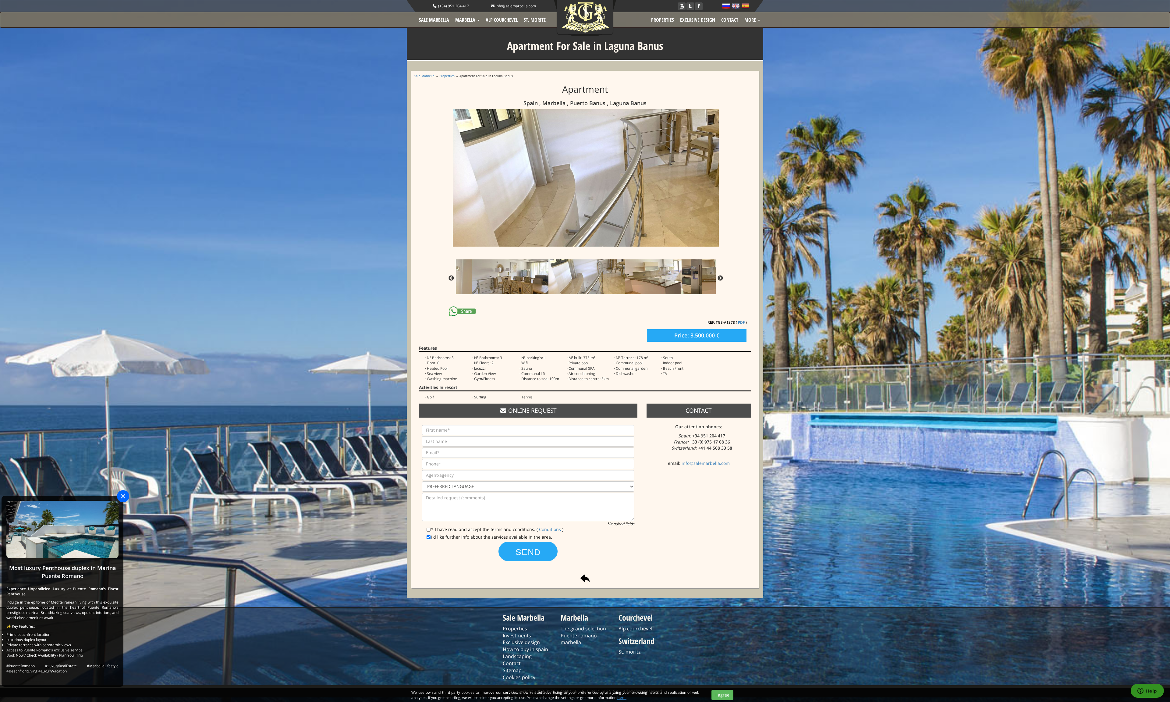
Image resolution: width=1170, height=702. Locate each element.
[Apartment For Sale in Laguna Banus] (587, 178)
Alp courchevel (635, 628)
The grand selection (583, 628)
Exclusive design (521, 642)
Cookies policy (519, 677)
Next (720, 278)
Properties (447, 76)
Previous (451, 278)
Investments (517, 635)
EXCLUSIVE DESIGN (697, 19)
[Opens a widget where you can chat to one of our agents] (1147, 691)
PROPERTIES (662, 19)
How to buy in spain (525, 649)
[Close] (123, 496)
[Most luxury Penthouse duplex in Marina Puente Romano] (62, 529)
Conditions (550, 529)
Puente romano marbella (579, 639)
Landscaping (517, 656)
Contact (512, 663)
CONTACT (729, 19)
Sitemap (512, 670)
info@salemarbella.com (515, 6)
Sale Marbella (424, 76)
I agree (722, 695)
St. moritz (629, 651)
